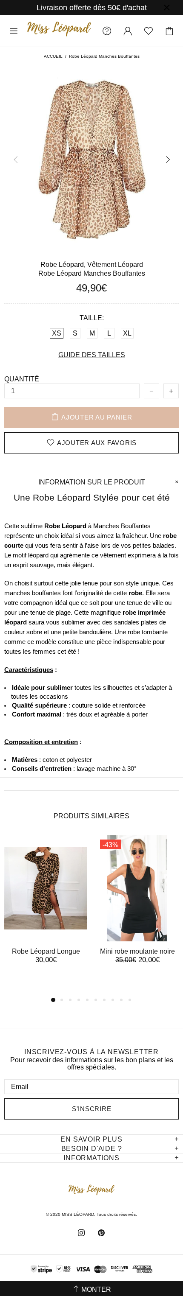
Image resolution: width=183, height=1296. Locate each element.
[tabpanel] (46, 907)
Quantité (21, 379)
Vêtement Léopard (115, 264)
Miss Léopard (59, 31)
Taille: (92, 318)
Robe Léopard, (63, 264)
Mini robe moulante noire (137, 951)
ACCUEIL (53, 56)
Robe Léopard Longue (46, 951)
